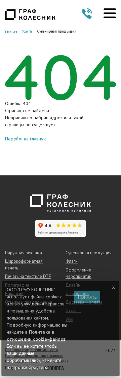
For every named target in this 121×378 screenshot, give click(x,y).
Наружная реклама (23, 253)
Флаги (72, 261)
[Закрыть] (113, 287)
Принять (87, 296)
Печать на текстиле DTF (28, 276)
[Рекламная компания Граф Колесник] (30, 14)
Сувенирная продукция (89, 253)
